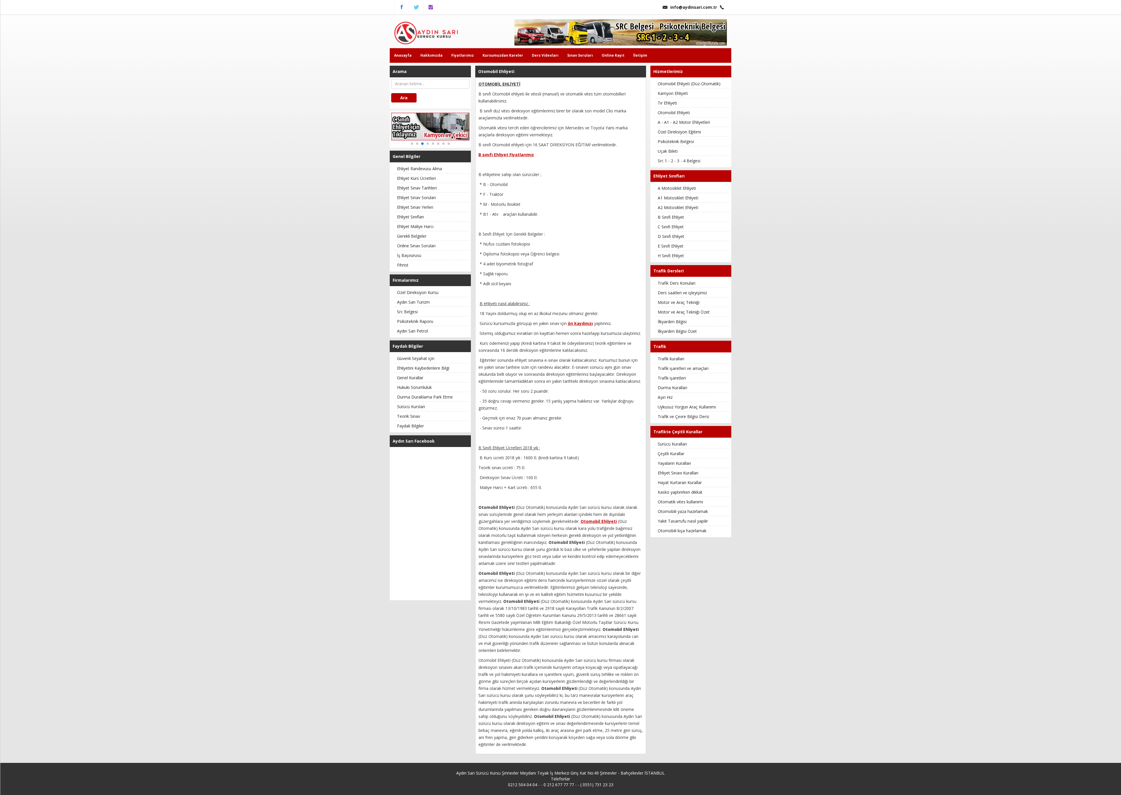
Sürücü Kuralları (672, 444)
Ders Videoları (545, 55)
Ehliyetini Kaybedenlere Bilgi (423, 368)
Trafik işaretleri (672, 378)
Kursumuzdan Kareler (503, 55)
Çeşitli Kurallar (671, 453)
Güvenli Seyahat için (415, 358)
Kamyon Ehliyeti (673, 93)
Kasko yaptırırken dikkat (680, 492)
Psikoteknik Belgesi (676, 141)
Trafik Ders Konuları (676, 283)
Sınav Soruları (580, 55)
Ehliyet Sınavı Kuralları (678, 473)
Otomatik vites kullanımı (680, 502)
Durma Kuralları (672, 387)
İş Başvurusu (409, 255)
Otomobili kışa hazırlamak (682, 530)
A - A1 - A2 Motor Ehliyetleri (684, 122)
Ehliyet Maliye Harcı (415, 226)
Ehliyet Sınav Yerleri (415, 207)
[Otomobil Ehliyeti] (432, 33)
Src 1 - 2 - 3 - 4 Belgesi (679, 160)
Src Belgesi (407, 311)
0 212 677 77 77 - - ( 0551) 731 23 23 (578, 784)
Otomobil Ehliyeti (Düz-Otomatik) (689, 83)
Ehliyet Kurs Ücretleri (416, 178)
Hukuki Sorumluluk (414, 387)
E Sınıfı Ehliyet (670, 246)
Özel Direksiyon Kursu (417, 292)
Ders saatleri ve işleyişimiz (682, 292)
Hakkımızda (431, 55)
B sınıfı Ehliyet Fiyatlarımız (506, 154)
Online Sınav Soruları (416, 245)
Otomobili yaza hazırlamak (683, 511)
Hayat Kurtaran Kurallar (680, 482)
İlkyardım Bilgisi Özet (677, 331)
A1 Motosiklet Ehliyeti (678, 198)
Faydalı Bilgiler (410, 426)
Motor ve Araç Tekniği (678, 302)
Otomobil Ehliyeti (674, 112)
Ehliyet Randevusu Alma (419, 168)
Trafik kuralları (671, 358)
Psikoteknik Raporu (415, 321)
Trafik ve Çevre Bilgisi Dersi (683, 416)
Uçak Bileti (668, 151)
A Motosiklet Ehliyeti (677, 188)
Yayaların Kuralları (674, 463)
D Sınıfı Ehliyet (671, 236)
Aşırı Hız (665, 397)
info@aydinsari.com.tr (693, 7)
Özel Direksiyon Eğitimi (679, 132)
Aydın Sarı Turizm (413, 302)
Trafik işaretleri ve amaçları (683, 368)
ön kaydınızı (580, 323)
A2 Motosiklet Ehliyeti (678, 207)
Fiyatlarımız (462, 55)
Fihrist (402, 265)
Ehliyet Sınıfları (410, 217)
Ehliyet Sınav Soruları (416, 197)
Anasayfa (403, 55)
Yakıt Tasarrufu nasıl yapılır (683, 521)
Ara (404, 97)
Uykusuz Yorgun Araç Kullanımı (687, 407)
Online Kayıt (613, 55)
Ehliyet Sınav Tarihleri (417, 188)
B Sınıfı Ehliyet (671, 217)
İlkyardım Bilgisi (672, 321)
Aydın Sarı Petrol (412, 331)
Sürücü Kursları (411, 406)
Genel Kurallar (410, 377)
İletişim (640, 55)
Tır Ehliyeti (667, 103)
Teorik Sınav (408, 416)
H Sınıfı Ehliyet (671, 255)
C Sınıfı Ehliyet (671, 226)
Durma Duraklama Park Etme (425, 397)
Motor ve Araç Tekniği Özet (684, 312)
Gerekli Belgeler (412, 236)
